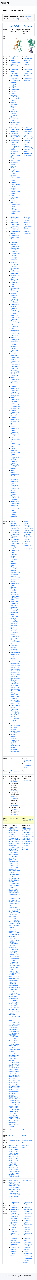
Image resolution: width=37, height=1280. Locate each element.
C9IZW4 (17, 1171)
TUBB (16, 1095)
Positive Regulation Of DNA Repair (15, 388)
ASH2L (11, 842)
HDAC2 (11, 940)
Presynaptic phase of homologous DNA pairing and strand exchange (14, 620)
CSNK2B (11, 889)
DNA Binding (15, 135)
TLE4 (15, 1079)
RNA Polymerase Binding (14, 197)
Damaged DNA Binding (15, 138)
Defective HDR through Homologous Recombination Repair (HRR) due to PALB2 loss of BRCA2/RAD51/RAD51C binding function (15, 714)
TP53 (15, 1084)
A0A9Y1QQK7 (13, 1164)
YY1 (10, 1122)
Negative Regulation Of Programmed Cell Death (28, 1257)
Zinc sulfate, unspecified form (27, 765)
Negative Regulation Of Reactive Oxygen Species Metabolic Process (15, 512)
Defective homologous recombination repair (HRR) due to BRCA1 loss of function (15, 684)
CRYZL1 (11, 885)
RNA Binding (15, 146)
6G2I (10, 1197)
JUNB (11, 958)
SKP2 (11, 1053)
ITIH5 (15, 953)
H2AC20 (11, 935)
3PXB (15, 1189)
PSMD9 (16, 1029)
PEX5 (15, 1002)
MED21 (15, 980)
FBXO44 (17, 924)
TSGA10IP (12, 1093)
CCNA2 (16, 865)
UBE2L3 (11, 1108)
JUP (18, 958)
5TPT (27, 1180)
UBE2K (16, 1106)
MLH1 (14, 982)
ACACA (11, 831)
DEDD (24, 834)
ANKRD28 (12, 836)
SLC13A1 (25, 845)
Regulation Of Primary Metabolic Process (15, 1250)
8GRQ (11, 1198)
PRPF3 (16, 1026)
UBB (15, 1099)
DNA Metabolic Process (15, 1227)
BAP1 (17, 849)
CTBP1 (11, 891)
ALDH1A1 (12, 834)
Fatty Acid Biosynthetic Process (14, 264)
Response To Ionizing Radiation (15, 306)
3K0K (10, 1188)
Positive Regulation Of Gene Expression (15, 323)
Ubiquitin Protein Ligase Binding (15, 171)
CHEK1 (17, 874)
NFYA (15, 993)
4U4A (10, 1195)
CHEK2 (11, 876)
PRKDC (17, 1024)
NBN (10, 989)
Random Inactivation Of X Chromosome (15, 445)
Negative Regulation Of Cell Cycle (15, 399)
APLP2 (28, 25)
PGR (18, 1002)
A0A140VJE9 (26, 1146)
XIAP (18, 1119)
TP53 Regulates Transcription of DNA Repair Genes (15, 630)
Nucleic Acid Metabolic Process (14, 1211)
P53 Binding (14, 133)
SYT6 (10, 1073)
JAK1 (10, 957)
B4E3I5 (24, 1148)
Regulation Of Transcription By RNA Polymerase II (15, 249)
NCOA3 (11, 991)
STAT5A (11, 1071)
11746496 (28, 16)
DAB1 (27, 833)
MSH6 (15, 986)
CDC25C (11, 869)
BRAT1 (11, 853)
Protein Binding (15, 155)
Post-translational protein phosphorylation (28, 546)
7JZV (14, 1197)
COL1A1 (16, 880)
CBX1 (16, 862)
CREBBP (12, 884)
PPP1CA (17, 1017)
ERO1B (16, 916)
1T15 (14, 1182)
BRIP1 (16, 854)
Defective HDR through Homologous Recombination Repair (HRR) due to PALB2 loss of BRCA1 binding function (15, 697)
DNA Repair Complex (14, 120)
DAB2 (31, 833)
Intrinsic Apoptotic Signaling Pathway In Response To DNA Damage (15, 298)
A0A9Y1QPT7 (13, 1151)
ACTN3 (11, 833)
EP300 (15, 915)
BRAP (16, 851)
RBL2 (14, 1039)
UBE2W (16, 1110)
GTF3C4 (11, 933)
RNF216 (15, 1042)
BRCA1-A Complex (14, 109)
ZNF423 (16, 1124)
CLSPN (16, 876)
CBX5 (11, 864)
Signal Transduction (28, 1252)
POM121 (11, 1013)
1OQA (11, 1182)
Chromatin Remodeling (14, 243)
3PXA (11, 1189)
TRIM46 (16, 1088)
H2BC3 (15, 936)
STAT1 (11, 1070)
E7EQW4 (17, 1173)
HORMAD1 (12, 947)
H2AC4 (16, 935)
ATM (18, 842)
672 (10, 1130)
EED (14, 909)
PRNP (24, 843)
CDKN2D (11, 873)
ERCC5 (11, 916)
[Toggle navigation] (33, 3)
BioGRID (15, 19)
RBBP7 (11, 1037)
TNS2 (18, 1080)
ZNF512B (25, 849)
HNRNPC (17, 944)
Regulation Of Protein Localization (28, 1240)
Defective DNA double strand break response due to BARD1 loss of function (15, 674)
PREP (17, 1022)
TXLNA (11, 1099)
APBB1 (24, 829)
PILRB (11, 1008)
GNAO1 (24, 836)
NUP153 (16, 998)
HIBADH (14, 942)
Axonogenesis (28, 226)
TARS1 (15, 1073)
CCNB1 (11, 867)
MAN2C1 (11, 973)
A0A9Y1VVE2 (13, 1169)
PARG (16, 1000)
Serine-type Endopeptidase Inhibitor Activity (28, 132)
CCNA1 (11, 865)
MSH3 (11, 986)
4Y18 (14, 1195)
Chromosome (15, 90)
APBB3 (24, 831)
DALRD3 (17, 895)
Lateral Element (15, 75)
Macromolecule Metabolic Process (15, 1244)
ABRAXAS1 (12, 829)
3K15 (14, 1188)
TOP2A (15, 1082)
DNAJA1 (11, 902)
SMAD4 (16, 1055)
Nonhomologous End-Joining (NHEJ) (15, 598)
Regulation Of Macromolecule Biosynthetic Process (28, 1215)
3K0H (18, 1186)
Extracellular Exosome (27, 79)
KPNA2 (15, 962)
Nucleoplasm (15, 88)
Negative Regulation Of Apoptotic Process (28, 1228)
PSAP (11, 1028)
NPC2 (18, 995)
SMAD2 (15, 1053)
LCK (10, 966)
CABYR (16, 856)
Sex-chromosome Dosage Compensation (15, 289)
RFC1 (11, 1042)
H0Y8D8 (11, 1177)
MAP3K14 (12, 975)
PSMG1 (11, 1031)
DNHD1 (17, 904)
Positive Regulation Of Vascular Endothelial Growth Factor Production (15, 314)
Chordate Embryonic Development (15, 355)
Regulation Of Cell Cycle (15, 435)
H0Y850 (17, 1175)
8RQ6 (31, 1180)
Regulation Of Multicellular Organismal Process (28, 1246)
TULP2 (16, 1097)
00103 (24, 1135)
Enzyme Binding (13, 167)
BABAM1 (12, 849)
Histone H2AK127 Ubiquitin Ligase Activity (15, 203)
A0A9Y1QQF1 (13, 1158)
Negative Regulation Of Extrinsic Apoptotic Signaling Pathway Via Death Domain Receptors (15, 493)
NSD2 (15, 997)
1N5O (18, 1180)
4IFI (18, 1191)
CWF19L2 (12, 895)
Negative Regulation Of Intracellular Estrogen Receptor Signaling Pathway (15, 342)
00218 (11, 1135)
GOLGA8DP (12, 931)
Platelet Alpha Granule (28, 70)
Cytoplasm (14, 91)
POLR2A (15, 1009)
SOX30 (15, 1064)
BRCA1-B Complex (14, 112)
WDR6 (11, 1117)
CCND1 (16, 867)
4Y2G (18, 1195)
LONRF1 (11, 969)
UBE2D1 (11, 1101)
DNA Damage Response (15, 269)
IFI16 (15, 951)
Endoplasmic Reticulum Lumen (28, 60)
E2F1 (16, 907)
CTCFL (16, 891)
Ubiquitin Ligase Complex (15, 58)
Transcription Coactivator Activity (15, 142)
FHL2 (10, 926)
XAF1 (14, 1119)
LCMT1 (14, 966)
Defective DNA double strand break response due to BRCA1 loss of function (15, 665)
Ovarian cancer (15, 771)
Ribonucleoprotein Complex (15, 123)
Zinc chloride (28, 762)
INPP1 (11, 953)
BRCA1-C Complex (14, 116)
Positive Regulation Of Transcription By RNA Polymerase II (15, 421)
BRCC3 (11, 854)
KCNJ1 (31, 820)
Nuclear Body (15, 97)
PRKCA (29, 842)
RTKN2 (11, 1046)
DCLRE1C (16, 896)
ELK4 (14, 913)
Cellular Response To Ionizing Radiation (15, 458)
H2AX (11, 936)
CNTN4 (11, 880)
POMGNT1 (12, 1015)
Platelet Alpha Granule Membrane (28, 75)
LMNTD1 (11, 967)
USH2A (15, 1113)
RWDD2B (12, 1049)
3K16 (17, 1188)
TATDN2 (11, 1075)
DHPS (11, 900)
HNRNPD (12, 946)
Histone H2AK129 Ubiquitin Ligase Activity (15, 210)
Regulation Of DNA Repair (15, 229)
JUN (18, 957)
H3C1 (10, 938)
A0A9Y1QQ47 (13, 1155)
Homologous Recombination (15, 351)
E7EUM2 (11, 1175)
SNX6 (11, 1064)
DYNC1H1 (12, 905)
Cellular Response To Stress (15, 1231)
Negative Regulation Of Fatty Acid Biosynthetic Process (15, 381)
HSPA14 (11, 949)
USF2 (11, 1113)
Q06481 (29, 1148)
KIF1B (11, 962)
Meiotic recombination (15, 659)
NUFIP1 (11, 998)
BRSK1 (11, 856)
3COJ (14, 1186)
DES (18, 898)
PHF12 (11, 1004)
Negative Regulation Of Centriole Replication (15, 429)
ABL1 (15, 827)
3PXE (15, 1191)
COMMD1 (12, 882)
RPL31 (17, 1044)
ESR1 (11, 918)
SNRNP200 (12, 1062)
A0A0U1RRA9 (13, 1146)
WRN (10, 1119)
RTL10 (16, 1046)
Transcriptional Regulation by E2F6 (15, 654)
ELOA (18, 913)
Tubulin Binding (15, 161)
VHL (17, 1115)
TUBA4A (11, 1095)
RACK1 (16, 1031)
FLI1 (14, 926)
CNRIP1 (11, 878)
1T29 (18, 1182)
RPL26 (28, 843)
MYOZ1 (17, 988)
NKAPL (11, 995)
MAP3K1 (17, 973)
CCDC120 (16, 864)
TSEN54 (16, 1091)
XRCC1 (11, 1121)
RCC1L (11, 1040)
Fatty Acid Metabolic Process (14, 259)
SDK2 (11, 1051)
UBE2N (16, 1108)
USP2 (11, 1115)
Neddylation (14, 651)
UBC (18, 1099)
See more (12, 1255)
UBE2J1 (11, 1106)
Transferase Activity (14, 163)
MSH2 (16, 984)
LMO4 (16, 967)
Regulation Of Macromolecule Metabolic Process (15, 1237)
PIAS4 (11, 1006)
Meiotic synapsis (13, 522)
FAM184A (12, 922)
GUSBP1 (17, 933)
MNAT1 (11, 984)
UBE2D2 (17, 1101)
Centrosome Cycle (14, 283)
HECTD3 (16, 940)
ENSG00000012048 (14, 1141)
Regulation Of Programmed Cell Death (28, 1209)
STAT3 (16, 1070)
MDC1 (18, 978)
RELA (15, 1040)
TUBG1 (11, 1097)
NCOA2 (14, 989)
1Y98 (17, 1184)
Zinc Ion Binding (13, 158)
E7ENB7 (11, 1173)
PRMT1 (11, 1026)
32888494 (14, 805)
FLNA (17, 926)
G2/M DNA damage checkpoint (14, 647)
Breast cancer (15, 773)
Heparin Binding (28, 139)
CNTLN (16, 878)
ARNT (18, 840)
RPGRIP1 (12, 1044)
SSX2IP (11, 1068)
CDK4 (15, 871)
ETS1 (14, 918)
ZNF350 (11, 1124)
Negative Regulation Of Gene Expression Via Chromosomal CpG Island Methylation (15, 364)
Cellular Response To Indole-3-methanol (15, 466)
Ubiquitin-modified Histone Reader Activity (15, 190)
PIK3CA (24, 842)
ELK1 (10, 913)
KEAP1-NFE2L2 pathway (13, 736)
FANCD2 (11, 924)
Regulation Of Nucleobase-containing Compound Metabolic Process (15, 1219)
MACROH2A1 (13, 971)
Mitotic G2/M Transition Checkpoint (15, 374)
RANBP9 (16, 1033)
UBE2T (11, 1110)
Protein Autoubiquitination (15, 439)
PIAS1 (16, 1004)
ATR (10, 845)
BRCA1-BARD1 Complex (15, 99)
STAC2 (16, 1068)
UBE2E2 (11, 1104)
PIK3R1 (15, 1006)
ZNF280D (15, 1122)
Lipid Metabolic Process (15, 254)
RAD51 (11, 1033)
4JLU (14, 1193)
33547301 (14, 782)
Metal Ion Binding (14, 180)
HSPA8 (17, 949)
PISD (18, 1008)
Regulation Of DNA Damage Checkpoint (15, 503)
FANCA (17, 922)
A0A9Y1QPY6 (13, 1153)
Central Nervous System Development (28, 230)
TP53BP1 (12, 1086)
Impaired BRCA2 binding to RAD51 (15, 725)
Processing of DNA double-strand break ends (15, 611)
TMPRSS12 (12, 1080)
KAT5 (10, 960)
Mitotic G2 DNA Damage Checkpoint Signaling (15, 278)
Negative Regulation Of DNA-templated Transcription (15, 405)
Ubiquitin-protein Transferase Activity (14, 150)
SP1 (19, 1064)
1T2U (10, 1184)
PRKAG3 (12, 1024)
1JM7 (10, 1180)
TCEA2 (16, 1075)
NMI (15, 995)
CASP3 (11, 858)
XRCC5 (16, 1121)
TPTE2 (17, 1086)
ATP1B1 (11, 843)
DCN (10, 898)
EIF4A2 (11, 911)
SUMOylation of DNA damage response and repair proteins (15, 527)
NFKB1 (11, 993)
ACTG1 (16, 831)
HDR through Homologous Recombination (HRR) (15, 542)
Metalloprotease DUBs (15, 548)
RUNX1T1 (12, 1048)
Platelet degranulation (28, 522)
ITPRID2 (15, 955)
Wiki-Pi (5, 3)
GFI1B (11, 929)
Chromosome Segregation (15, 272)
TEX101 (17, 1077)
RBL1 (10, 1039)
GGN (14, 929)
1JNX (14, 1180)
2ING (10, 1186)
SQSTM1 (17, 1066)
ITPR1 (11, 955)
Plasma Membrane (14, 94)
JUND (15, 958)
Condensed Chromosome (15, 67)
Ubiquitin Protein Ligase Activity (15, 184)
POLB (11, 1009)
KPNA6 (11, 964)
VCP (14, 1115)
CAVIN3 (11, 862)
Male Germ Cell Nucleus (15, 81)
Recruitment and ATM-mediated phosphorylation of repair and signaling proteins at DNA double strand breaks (15, 574)
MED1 (11, 980)
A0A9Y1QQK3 (13, 1162)
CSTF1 (17, 889)
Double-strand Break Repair (15, 236)
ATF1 (15, 842)
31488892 (14, 791)
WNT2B (15, 1117)
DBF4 (11, 896)
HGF (10, 942)
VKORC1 (25, 847)
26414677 (14, 796)
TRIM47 (11, 1090)
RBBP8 (16, 1037)
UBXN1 (16, 1111)
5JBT (23, 1180)
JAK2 (14, 957)
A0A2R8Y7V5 (13, 1148)
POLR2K (17, 1011)
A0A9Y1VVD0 (13, 1168)
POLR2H (11, 1011)
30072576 (27, 780)
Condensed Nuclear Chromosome (15, 71)
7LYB (17, 1197)
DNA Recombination (15, 240)
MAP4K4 (17, 977)
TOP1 (11, 1082)
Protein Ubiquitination (15, 329)
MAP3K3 (11, 977)
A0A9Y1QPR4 (13, 1149)
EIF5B (16, 911)
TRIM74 (16, 1090)
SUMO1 (16, 1071)
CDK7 (18, 871)
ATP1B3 (16, 843)
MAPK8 (28, 840)
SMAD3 (11, 1055)
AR (15, 840)
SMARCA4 (12, 1059)
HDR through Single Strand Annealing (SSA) (15, 535)
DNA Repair (14, 226)
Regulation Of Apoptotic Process (28, 1204)
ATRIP (14, 845)
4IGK (10, 1193)
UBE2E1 (17, 1102)
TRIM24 (11, 1088)
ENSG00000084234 (27, 1141)
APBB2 (29, 829)
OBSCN (11, 1000)
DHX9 (15, 900)
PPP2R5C (12, 1022)
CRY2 (16, 884)
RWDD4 (17, 1049)
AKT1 (15, 833)
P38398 (16, 1177)
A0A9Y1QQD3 (13, 1157)
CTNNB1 (11, 893)
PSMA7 (11, 1029)
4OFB (18, 1193)
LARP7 (16, 964)
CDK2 (11, 871)
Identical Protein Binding (15, 176)
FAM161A (16, 920)
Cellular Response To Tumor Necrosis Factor (15, 451)
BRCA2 (16, 853)
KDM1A (15, 960)
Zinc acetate (27, 760)
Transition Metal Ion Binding (29, 154)
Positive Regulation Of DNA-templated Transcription (15, 413)
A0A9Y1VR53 (13, 1166)
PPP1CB (11, 1019)
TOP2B (11, 1084)
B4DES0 (11, 1171)
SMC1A (11, 1060)
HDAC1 (15, 938)
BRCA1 (15, 25)
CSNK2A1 (12, 887)
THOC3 (11, 1079)
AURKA (11, 847)
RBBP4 (14, 1035)
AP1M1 (17, 838)
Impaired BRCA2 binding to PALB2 (15, 731)
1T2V (14, 1184)
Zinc (25, 758)
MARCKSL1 (12, 978)
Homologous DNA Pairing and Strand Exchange (14, 604)
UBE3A (11, 1111)
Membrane (27, 68)
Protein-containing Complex (14, 104)
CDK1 (16, 869)
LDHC (18, 966)
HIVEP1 (11, 944)
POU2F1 (11, 1017)
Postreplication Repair (15, 232)
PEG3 (11, 1002)
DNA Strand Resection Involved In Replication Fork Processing (14, 480)
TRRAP (11, 1091)
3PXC (18, 1189)
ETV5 (18, 918)
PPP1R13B (12, 1020)
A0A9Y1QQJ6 (13, 1160)
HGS (28, 836)
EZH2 (11, 920)
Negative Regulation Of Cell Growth (15, 333)
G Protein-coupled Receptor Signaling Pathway (27, 220)
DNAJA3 (17, 902)
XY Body (13, 84)
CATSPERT (12, 860)
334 (23, 1130)
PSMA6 (15, 1028)
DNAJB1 (11, 904)
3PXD (11, 1191)
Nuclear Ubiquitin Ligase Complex (15, 62)
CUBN (16, 893)
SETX (15, 1051)
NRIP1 (11, 997)
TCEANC (11, 1077)
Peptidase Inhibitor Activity (27, 142)
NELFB (16, 991)
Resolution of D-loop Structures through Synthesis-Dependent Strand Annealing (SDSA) (15, 558)
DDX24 (14, 898)
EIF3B (18, 909)
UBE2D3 (11, 1102)
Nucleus (13, 86)
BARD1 (11, 851)
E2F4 (10, 909)
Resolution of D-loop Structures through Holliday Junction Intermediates (15, 588)
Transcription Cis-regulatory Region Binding (15, 129)
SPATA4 (11, 1066)
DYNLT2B (12, 907)
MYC (13, 988)
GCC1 (15, 927)
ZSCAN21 (12, 1126)
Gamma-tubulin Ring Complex (15, 78)
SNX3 (18, 1062)
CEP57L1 (12, 874)
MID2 (10, 982)
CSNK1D (17, 885)
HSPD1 (11, 951)
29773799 (14, 798)
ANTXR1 (11, 838)
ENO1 (11, 915)
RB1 (10, 1035)
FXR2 (11, 927)
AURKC (16, 847)
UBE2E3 (17, 1104)
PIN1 (14, 1008)
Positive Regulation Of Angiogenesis (15, 394)
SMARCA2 (12, 1057)
